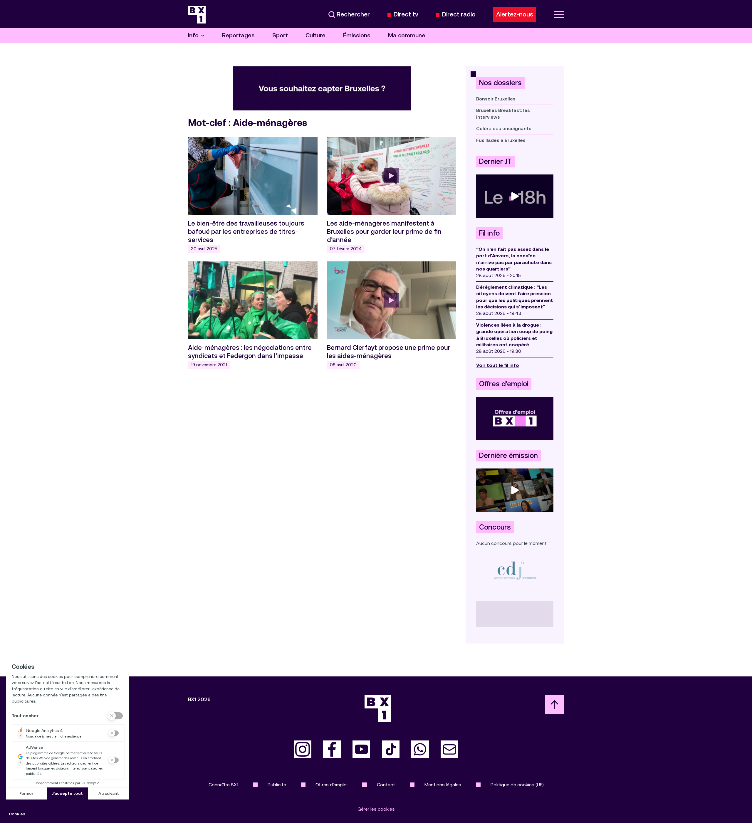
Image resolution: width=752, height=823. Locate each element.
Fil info (489, 233)
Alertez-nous (514, 14)
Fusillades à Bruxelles (501, 140)
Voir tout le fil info (497, 365)
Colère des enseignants (503, 128)
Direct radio (459, 14)
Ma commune (406, 35)
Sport (280, 35)
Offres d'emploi (331, 784)
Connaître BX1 (223, 784)
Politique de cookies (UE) (517, 784)
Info (193, 35)
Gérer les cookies (376, 809)
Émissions (356, 35)
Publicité (277, 784)
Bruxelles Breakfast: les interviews (503, 113)
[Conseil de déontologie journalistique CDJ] (515, 570)
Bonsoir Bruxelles (496, 98)
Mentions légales (442, 784)
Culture (315, 35)
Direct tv (406, 14)
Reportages (238, 35)
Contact (386, 784)
